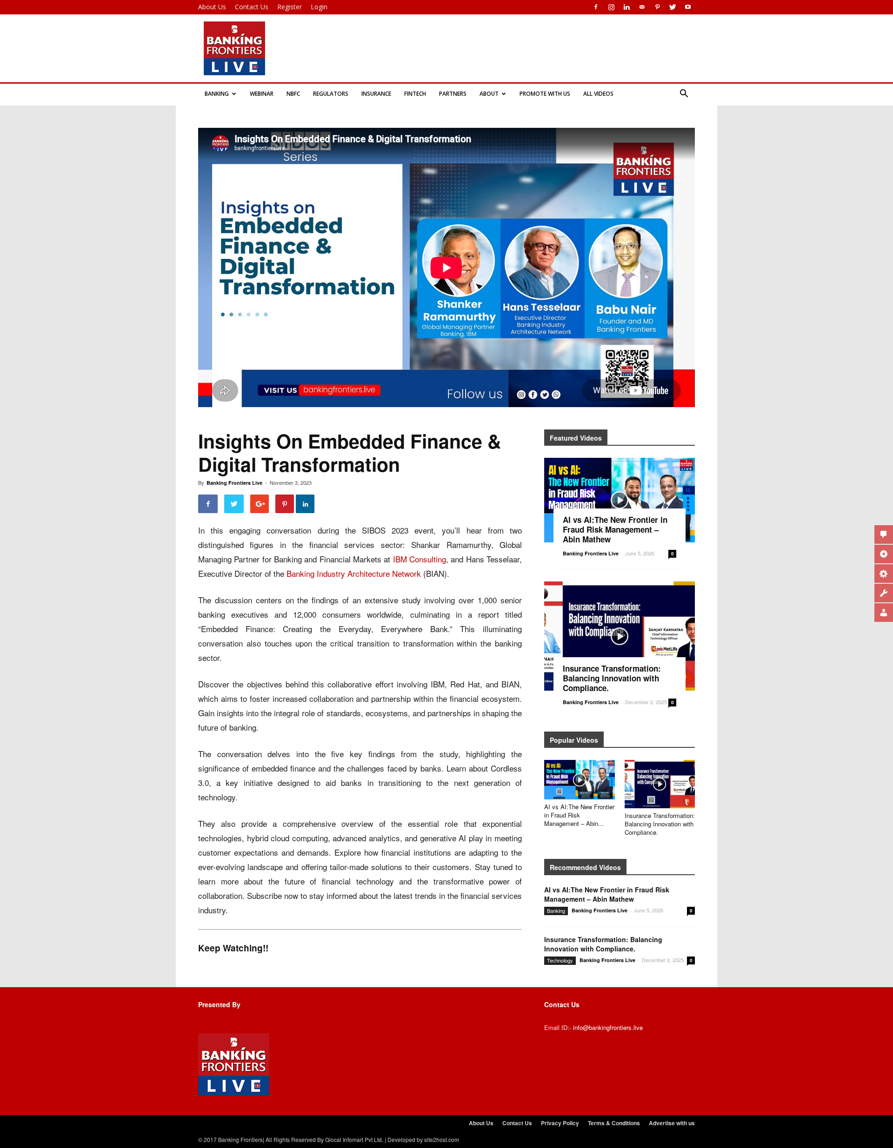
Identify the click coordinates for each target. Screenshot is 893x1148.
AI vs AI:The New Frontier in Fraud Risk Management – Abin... (579, 815)
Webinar (261, 94)
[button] (684, 94)
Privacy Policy (560, 1123)
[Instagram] (611, 7)
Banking (217, 94)
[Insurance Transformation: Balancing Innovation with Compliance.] (619, 636)
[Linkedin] (626, 7)
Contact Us (251, 6)
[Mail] (642, 7)
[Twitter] (673, 7)
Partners (452, 94)
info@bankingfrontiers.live (608, 1027)
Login (319, 6)
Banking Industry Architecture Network (354, 573)
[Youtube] (688, 7)
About (489, 94)
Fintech (415, 94)
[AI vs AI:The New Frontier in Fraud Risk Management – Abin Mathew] (619, 500)
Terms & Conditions (614, 1123)
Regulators (330, 94)
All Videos (598, 94)
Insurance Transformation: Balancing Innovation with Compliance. (612, 678)
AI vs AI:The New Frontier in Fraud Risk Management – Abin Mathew (615, 529)
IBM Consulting (419, 559)
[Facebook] (596, 7)
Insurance (376, 94)
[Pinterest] (657, 7)
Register (289, 6)
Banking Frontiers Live (234, 482)
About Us (212, 6)
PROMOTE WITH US (545, 94)
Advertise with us (672, 1123)
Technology (560, 960)
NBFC (293, 94)
